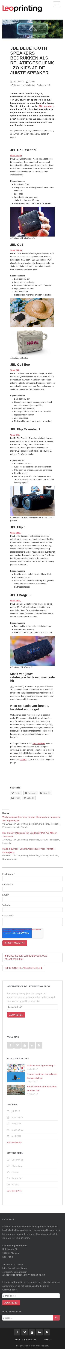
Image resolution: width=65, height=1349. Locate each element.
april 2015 (16, 1123)
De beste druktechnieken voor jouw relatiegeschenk (26, 957)
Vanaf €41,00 (16, 250)
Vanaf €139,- (15, 601)
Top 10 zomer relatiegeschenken (23, 968)
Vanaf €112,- (15, 533)
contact (23, 759)
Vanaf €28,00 (16, 156)
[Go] (56, 1318)
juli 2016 (16, 1111)
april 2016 (16, 1136)
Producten (41, 85)
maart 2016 (17, 1130)
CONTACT (46, 1339)
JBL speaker (45, 106)
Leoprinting (19, 85)
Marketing (30, 85)
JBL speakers (38, 743)
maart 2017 (17, 1117)
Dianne (32, 81)
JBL (49, 85)
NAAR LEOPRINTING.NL (25, 1339)
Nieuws (15, 1172)
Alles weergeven (14, 1142)
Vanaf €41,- (15, 370)
